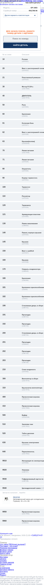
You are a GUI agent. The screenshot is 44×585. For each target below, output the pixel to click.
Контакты (4, 571)
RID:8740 (16, 497)
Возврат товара (6, 550)
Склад (2, 573)
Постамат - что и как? (9, 546)
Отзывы (3, 561)
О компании (5, 568)
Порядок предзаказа (8, 548)
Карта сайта (5, 553)
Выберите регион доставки (11, 4)
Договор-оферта (7, 570)
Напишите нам (6, 534)
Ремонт (3, 575)
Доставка (4, 557)
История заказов (7, 562)
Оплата (3, 559)
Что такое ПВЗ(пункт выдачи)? (13, 544)
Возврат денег (6, 552)
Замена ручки (6, 564)
